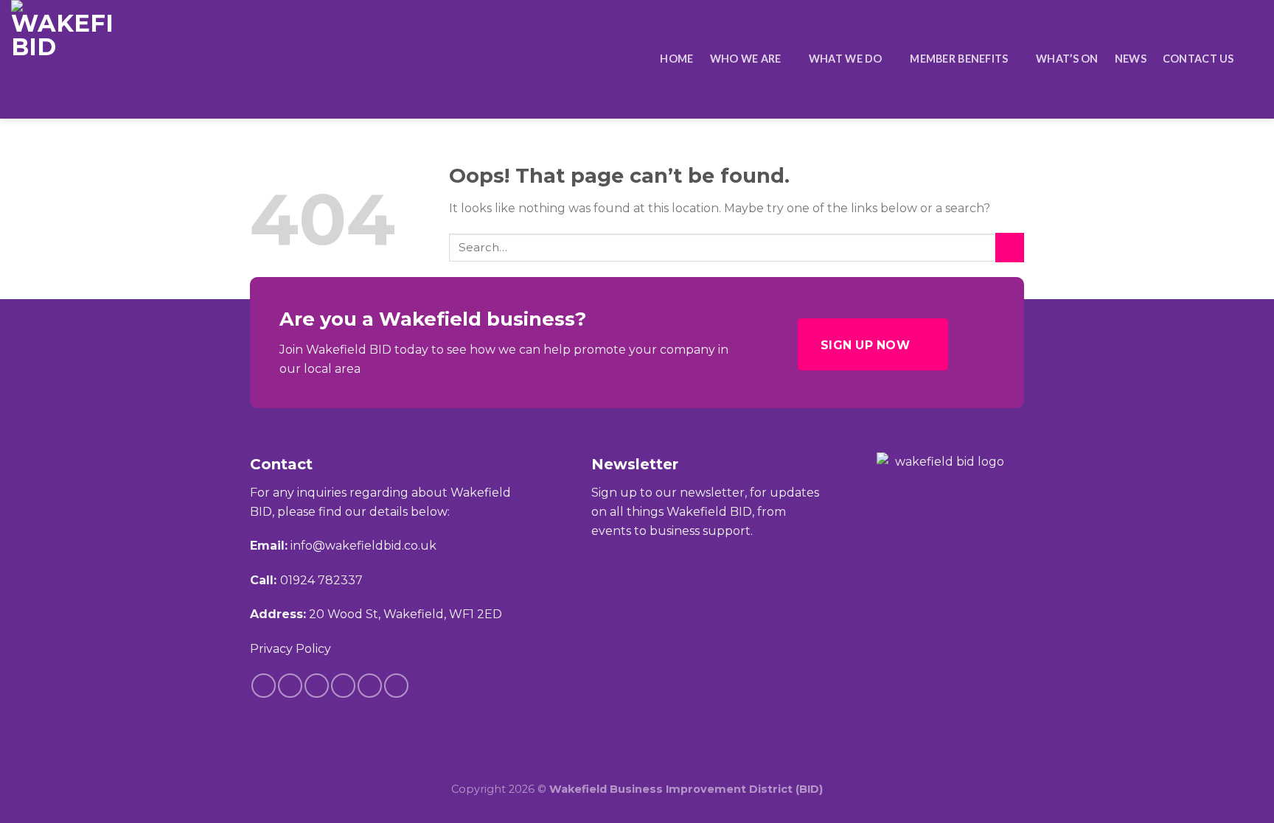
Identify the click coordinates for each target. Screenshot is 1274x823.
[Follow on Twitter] (343, 685)
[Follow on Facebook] (263, 685)
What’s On (1067, 58)
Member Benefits (959, 58)
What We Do (846, 58)
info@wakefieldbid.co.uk (363, 546)
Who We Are (746, 58)
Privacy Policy (290, 649)
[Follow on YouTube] (396, 685)
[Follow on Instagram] (290, 685)
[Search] (1256, 59)
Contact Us (1198, 58)
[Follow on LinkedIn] (370, 685)
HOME (676, 58)
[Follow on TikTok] (316, 685)
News (1130, 58)
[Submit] (1009, 247)
